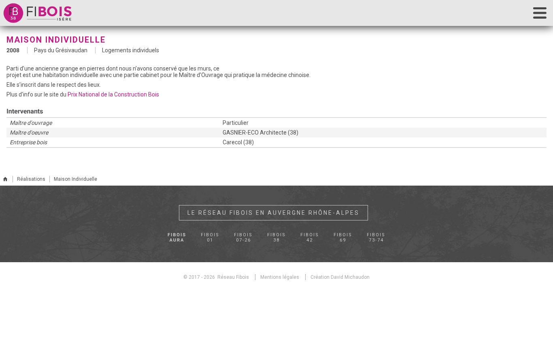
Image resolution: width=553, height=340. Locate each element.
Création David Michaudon (340, 277)
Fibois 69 (336, 237)
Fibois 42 (306, 237)
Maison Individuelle (75, 179)
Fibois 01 (216, 237)
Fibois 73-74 (366, 237)
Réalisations (31, 179)
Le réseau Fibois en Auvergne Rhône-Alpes (273, 213)
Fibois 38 (276, 237)
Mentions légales (279, 277)
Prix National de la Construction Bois (113, 94)
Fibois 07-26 (246, 237)
